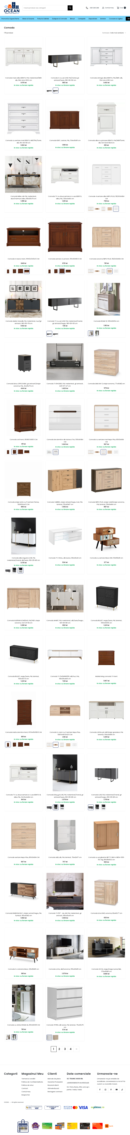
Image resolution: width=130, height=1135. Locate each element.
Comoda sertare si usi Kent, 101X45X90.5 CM (65, 259)
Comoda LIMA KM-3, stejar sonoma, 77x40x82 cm (106, 384)
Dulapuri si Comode (59, 19)
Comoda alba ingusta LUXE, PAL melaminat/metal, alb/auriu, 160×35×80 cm (23, 559)
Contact (25, 1088)
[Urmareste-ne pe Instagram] (105, 1089)
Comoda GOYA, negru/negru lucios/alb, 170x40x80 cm (106, 970)
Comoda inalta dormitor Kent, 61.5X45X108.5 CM (23, 732)
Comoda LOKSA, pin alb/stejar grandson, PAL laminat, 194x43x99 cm (106, 733)
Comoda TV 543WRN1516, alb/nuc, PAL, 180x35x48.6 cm (64, 677)
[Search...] (70, 7)
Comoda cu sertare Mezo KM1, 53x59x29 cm (106, 558)
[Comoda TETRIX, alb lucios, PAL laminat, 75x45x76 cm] (49, 1037)
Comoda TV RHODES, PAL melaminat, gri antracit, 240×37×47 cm (65, 385)
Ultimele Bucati (53, 1088)
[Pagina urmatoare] (76, 1049)
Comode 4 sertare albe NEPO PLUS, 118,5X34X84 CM (106, 197)
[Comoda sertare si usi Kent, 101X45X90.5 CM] (20, 271)
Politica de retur (28, 1085)
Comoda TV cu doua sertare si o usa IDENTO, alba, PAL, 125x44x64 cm (65, 197)
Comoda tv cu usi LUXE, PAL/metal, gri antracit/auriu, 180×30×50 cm (65, 79)
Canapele (81, 19)
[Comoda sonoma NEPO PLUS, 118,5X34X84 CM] (110, 209)
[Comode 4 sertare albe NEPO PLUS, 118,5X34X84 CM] (116, 209)
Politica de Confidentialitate (32, 1082)
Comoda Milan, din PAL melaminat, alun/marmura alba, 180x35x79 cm (23, 197)
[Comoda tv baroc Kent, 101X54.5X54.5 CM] (27, 271)
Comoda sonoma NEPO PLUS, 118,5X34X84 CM (106, 259)
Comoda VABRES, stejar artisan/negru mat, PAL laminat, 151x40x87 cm (65, 503)
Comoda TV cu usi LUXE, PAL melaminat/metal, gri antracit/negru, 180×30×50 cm (64, 322)
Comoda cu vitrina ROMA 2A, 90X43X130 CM (23, 1025)
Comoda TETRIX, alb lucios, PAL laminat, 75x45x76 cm (65, 1026)
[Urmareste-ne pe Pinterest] (111, 1089)
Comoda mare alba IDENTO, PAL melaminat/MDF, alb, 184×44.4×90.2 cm (23, 79)
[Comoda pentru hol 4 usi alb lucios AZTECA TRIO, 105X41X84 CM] (49, 452)
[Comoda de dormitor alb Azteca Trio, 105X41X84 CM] (55, 452)
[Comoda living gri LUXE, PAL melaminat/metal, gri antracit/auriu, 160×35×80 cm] (14, 570)
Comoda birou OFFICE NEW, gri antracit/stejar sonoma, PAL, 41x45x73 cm (23, 385)
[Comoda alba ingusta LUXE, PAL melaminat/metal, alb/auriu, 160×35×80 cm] (20, 570)
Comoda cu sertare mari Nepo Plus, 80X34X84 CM (106, 440)
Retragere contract (55, 1092)
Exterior (103, 19)
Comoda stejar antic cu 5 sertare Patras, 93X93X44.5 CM (23, 503)
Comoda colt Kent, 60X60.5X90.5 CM (23, 439)
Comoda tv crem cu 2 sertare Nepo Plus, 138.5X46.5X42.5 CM (65, 733)
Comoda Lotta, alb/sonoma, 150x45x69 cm (65, 969)
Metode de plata (54, 1079)
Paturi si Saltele (43, 19)
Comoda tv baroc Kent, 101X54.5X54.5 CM (23, 259)
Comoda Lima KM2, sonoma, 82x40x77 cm (106, 913)
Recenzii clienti (53, 1085)
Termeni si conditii (28, 1079)
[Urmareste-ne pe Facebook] (100, 1089)
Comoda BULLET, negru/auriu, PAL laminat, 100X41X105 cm (106, 621)
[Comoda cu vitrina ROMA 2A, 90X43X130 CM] (97, 333)
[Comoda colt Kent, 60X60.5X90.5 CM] (14, 271)
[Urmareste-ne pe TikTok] (122, 1089)
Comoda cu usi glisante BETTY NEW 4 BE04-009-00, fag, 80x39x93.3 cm (106, 858)
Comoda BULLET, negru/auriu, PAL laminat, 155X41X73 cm (23, 677)
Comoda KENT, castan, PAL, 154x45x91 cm (65, 140)
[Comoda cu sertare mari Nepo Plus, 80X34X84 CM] (103, 209)
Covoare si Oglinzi (115, 19)
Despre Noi (26, 1095)
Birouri (72, 19)
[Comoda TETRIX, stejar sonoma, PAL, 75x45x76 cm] (55, 1037)
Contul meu (26, 1092)
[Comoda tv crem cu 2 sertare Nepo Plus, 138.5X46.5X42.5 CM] (97, 209)
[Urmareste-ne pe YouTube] (116, 1089)
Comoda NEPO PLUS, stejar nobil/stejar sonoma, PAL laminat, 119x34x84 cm (106, 503)
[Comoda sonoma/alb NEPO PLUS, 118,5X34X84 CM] (91, 209)
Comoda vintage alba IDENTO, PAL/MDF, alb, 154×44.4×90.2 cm (106, 79)
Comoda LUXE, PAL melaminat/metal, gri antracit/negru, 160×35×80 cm (106, 796)
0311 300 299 (94, 8)
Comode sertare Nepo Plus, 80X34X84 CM (23, 857)
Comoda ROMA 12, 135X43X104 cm (106, 321)
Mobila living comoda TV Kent (106, 676)
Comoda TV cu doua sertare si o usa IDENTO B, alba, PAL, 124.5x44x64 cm (23, 796)
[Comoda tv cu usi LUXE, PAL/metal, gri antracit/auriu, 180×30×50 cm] (55, 90)
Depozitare (93, 19)
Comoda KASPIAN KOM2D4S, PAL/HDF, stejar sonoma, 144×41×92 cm (23, 621)
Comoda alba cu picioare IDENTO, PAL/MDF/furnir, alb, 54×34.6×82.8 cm (106, 141)
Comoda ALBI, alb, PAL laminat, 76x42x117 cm (65, 857)
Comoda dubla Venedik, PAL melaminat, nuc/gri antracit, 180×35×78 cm (23, 322)
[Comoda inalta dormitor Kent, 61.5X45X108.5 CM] (8, 271)
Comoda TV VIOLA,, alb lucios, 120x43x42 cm (65, 558)
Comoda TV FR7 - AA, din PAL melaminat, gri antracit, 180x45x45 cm (65, 914)
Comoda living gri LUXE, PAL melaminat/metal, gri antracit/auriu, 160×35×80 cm (65, 796)
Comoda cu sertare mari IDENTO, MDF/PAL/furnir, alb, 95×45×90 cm (23, 141)
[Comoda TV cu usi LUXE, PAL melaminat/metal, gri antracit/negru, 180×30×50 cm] (49, 90)
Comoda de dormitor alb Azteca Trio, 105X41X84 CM (65, 440)
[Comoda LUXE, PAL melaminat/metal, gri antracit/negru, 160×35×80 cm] (8, 570)
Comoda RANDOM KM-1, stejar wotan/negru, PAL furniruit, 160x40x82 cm (23, 914)
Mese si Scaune (28, 19)
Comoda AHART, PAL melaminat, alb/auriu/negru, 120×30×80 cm (65, 621)
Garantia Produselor (55, 1082)
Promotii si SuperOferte (10, 19)
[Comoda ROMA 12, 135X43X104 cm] (91, 333)
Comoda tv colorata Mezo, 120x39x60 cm (23, 969)
